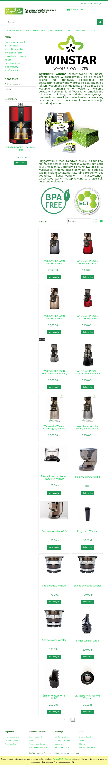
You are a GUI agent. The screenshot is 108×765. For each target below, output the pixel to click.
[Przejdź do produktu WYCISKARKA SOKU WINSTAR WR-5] (54, 243)
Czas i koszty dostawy (37, 744)
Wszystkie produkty (14, 49)
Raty (31, 740)
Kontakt (82, 740)
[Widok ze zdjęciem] (95, 221)
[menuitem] (14, 30)
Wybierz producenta (13, 84)
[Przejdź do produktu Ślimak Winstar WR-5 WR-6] (54, 678)
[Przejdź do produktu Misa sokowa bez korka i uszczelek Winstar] (54, 459)
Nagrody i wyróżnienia (87, 747)
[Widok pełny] (101, 221)
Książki (8, 59)
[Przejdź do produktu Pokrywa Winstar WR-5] (54, 514)
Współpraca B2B (12, 70)
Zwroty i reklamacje (61, 747)
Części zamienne (13, 63)
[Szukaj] (100, 22)
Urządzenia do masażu (15, 42)
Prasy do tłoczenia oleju (16, 56)
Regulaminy (58, 744)
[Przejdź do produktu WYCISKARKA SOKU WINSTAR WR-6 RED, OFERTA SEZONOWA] (87, 298)
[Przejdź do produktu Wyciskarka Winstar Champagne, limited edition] (54, 408)
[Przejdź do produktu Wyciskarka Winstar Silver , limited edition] (87, 408)
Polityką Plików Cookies (62, 759)
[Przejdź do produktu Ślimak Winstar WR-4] (87, 623)
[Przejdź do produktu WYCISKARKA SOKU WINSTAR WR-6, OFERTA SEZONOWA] (87, 353)
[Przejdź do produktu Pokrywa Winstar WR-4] (87, 459)
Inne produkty (11, 66)
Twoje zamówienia (12, 737)
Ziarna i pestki (11, 45)
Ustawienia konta (11, 740)
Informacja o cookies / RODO (65, 740)
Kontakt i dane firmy (86, 737)
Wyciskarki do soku (13, 52)
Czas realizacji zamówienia (39, 747)
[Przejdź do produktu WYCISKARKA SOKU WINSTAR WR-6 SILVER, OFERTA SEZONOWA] (54, 353)
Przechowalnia (10, 744)
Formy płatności (35, 737)
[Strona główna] (34, 10)
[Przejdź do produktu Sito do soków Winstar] (54, 623)
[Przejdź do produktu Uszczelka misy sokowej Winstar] (87, 678)
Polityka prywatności (62, 737)
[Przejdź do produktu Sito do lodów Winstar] (54, 568)
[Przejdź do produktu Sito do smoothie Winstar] (87, 568)
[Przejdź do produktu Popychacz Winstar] (87, 514)
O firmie (82, 744)
